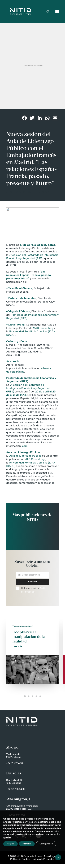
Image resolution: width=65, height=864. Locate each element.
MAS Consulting (43, 328)
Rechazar (27, 843)
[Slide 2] (29, 696)
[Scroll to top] (58, 857)
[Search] (46, 11)
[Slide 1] (25, 696)
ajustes (7, 837)
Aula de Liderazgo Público (25, 455)
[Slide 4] (36, 696)
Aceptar (10, 843)
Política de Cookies (20, 859)
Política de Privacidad (43, 859)
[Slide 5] (40, 696)
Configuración (46, 843)
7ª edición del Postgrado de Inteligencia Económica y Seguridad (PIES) (32, 256)
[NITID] (20, 11)
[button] (57, 11)
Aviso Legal (50, 856)
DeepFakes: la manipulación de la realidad (28, 636)
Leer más (17, 647)
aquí (24, 446)
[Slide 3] (32, 696)
